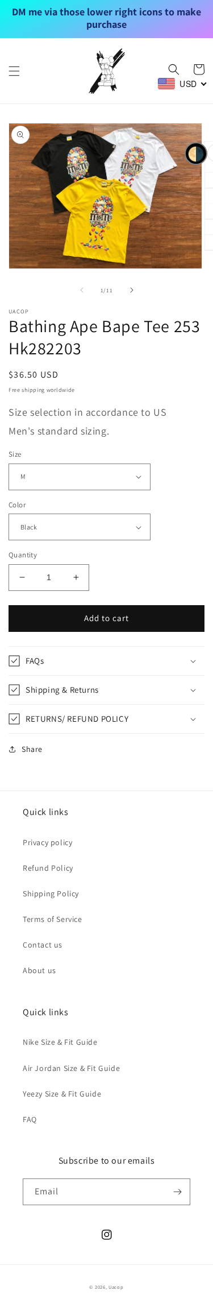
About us (39, 970)
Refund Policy (48, 868)
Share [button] (32, 749)
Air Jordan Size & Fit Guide (71, 1068)
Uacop (116, 1287)
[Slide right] (131, 290)
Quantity (23, 555)
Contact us (42, 945)
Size (15, 454)
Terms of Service (52, 919)
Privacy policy (47, 842)
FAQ (30, 1119)
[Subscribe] (177, 1191)
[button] (14, 71)
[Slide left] (81, 290)
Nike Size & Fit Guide (60, 1042)
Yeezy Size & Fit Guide (62, 1094)
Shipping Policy (51, 893)
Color (17, 505)
